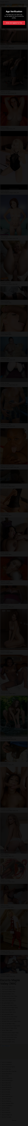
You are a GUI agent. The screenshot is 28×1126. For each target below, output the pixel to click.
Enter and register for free (14, 23)
